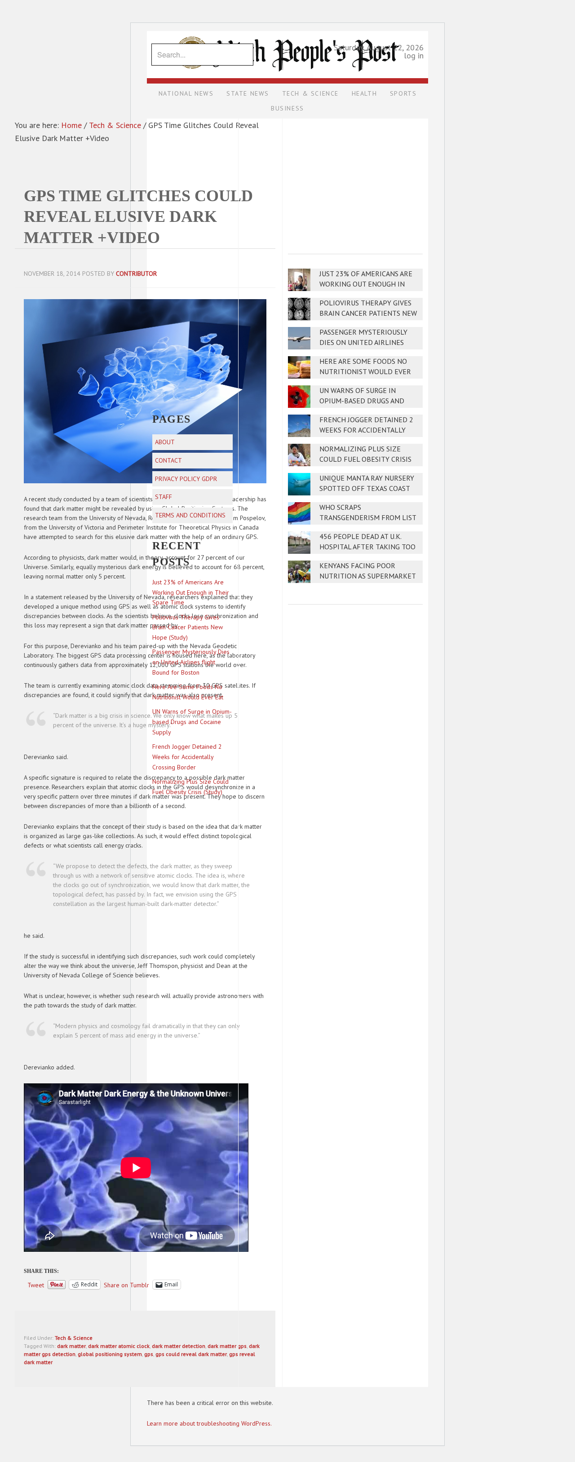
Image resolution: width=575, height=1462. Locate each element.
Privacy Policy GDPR (186, 479)
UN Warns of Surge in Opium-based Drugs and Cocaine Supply (361, 401)
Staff (163, 497)
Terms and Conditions (190, 515)
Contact (168, 460)
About (165, 442)
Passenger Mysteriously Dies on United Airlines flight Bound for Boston (366, 342)
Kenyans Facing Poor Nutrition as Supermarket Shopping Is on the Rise (367, 576)
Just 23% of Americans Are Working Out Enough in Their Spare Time (365, 284)
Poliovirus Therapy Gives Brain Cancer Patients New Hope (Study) (368, 313)
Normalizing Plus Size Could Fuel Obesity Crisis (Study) (365, 459)
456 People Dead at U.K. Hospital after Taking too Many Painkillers (367, 547)
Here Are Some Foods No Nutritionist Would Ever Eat (365, 372)
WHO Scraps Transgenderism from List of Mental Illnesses (367, 518)
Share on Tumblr (126, 1284)
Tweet (35, 1284)
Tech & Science (74, 1337)
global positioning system (110, 1354)
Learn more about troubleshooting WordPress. (209, 1423)
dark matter (71, 1346)
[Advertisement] (355, 180)
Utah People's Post (287, 30)
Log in (414, 55)
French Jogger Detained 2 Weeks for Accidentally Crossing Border (366, 430)
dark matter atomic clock (119, 1346)
